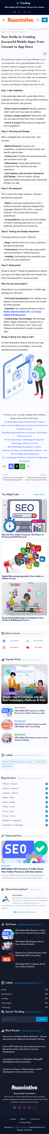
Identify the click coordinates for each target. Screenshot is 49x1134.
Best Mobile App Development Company (24, 447)
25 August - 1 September (25, 820)
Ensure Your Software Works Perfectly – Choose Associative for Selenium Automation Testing (25, 1038)
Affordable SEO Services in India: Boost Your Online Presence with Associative (30, 712)
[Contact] (45, 20)
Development (16, 762)
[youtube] (24, 12)
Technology (7, 766)
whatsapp (38, 641)
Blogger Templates (21, 1127)
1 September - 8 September (25, 825)
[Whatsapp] (22, 466)
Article (5, 762)
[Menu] (3, 20)
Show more (38, 494)
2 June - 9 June (25, 811)
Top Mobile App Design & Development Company (24, 422)
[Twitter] (16, 466)
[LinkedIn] (34, 12)
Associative (17, 895)
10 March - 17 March (25, 784)
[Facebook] (11, 466)
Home (3, 29)
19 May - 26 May (25, 802)
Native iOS (25, 311)
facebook (14, 641)
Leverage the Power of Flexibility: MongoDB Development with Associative (22, 1060)
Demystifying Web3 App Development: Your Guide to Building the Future (23, 619)
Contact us (35, 1119)
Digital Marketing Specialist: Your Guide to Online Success (22, 577)
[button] (37, 20)
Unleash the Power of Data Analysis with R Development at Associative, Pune (22, 1070)
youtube (38, 647)
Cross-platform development (23, 313)
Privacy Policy (25, 1122)
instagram (14, 647)
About (23, 1119)
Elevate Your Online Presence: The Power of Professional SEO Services (23, 536)
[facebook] (14, 12)
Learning (10, 29)
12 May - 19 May (25, 798)
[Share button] (28, 466)
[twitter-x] (19, 12)
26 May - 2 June (25, 807)
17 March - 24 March (25, 788)
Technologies (40, 762)
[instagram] (29, 12)
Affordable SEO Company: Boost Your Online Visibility (30, 965)
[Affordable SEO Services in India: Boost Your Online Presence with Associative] (7, 711)
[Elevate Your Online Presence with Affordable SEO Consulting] (7, 725)
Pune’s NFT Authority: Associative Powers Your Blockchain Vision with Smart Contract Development (24, 1049)
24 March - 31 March (25, 793)
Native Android (11, 311)
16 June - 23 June (25, 816)
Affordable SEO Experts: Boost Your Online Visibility (31, 739)
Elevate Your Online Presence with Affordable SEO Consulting (30, 725)
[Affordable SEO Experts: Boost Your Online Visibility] (7, 738)
